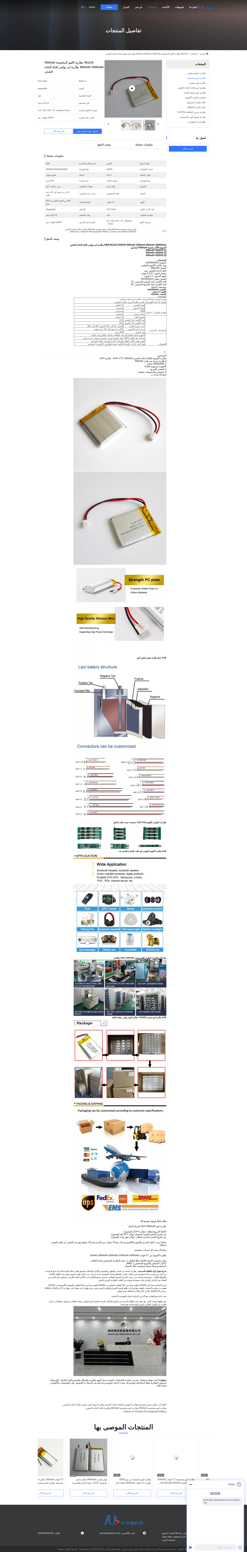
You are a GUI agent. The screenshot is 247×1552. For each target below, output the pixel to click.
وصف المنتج (104, 144)
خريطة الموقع (184, 1549)
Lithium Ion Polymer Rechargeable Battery (145, 1411)
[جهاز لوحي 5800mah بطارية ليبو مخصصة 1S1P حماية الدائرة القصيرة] (121, 1457)
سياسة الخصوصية (168, 1549)
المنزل (126, 7)
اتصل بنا (193, 7)
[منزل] (205, 7)
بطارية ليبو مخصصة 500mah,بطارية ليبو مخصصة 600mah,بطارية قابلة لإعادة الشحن (126, 1408)
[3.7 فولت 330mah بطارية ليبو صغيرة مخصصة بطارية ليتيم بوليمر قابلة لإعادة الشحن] (77, 1457)
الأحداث (165, 7)
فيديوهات (179, 7)
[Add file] (240, 1547)
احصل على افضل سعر (87, 131)
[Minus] (190, 1484)
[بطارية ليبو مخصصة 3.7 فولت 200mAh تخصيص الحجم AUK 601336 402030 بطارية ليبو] (209, 1457)
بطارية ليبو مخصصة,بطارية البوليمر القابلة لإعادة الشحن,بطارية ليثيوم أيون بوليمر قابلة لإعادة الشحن (110, 1404)
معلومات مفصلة (144, 144)
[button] (204, 1464)
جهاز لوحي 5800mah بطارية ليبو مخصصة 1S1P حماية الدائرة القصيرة (122, 1481)
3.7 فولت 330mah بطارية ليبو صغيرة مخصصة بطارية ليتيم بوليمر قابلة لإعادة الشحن (77, 1481)
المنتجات (152, 7)
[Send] (190, 1547)
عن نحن (138, 7)
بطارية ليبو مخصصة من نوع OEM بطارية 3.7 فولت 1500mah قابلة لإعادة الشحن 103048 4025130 (165, 1481)
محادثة (109, 7)
